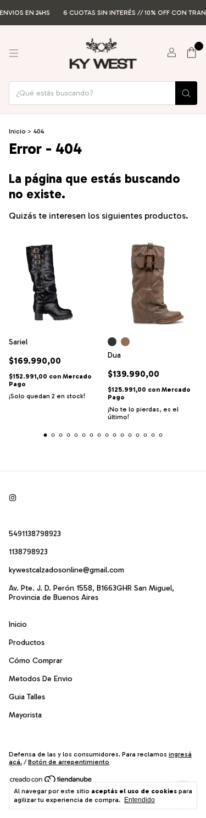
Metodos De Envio (41, 678)
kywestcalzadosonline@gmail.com (66, 570)
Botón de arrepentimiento (68, 762)
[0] (191, 53)
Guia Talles (27, 697)
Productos (26, 642)
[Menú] (14, 53)
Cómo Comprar (36, 660)
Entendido (139, 800)
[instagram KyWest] (12, 498)
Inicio (17, 131)
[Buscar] (186, 93)
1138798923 (28, 552)
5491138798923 (35, 533)
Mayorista (25, 715)
